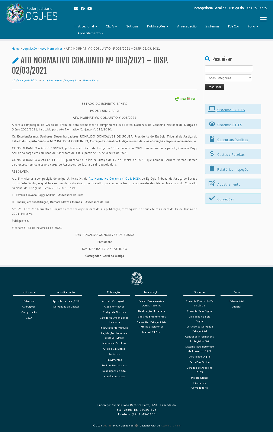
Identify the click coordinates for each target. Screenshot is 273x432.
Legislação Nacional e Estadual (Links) (114, 335)
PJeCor (233, 26)
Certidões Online (199, 362)
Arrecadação (187, 26)
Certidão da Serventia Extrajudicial (199, 329)
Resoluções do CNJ (114, 371)
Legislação (30, 48)
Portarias (114, 354)
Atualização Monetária (151, 311)
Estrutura (29, 301)
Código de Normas (114, 312)
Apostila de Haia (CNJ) (66, 301)
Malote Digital (199, 377)
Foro (252, 26)
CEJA (110, 26)
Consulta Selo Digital (199, 311)
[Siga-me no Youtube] (90, 8)
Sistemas (212, 26)
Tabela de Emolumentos (151, 316)
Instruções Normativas (114, 327)
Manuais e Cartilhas (114, 343)
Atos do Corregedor (114, 301)
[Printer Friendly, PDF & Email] (185, 98)
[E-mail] (77, 8)
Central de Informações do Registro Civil (199, 339)
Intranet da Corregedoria (199, 385)
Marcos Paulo (90, 80)
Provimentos (114, 360)
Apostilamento (89, 32)
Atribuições (29, 306)
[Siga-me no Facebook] (84, 8)
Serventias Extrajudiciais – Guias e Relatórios (151, 324)
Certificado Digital (199, 356)
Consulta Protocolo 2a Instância (199, 303)
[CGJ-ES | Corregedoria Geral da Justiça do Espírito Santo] (31, 13)
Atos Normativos (51, 48)
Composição (29, 312)
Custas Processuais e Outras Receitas (151, 303)
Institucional (84, 26)
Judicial (236, 306)
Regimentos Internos (114, 365)
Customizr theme (170, 425)
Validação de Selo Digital (200, 319)
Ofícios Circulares (114, 348)
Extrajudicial (236, 301)
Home (16, 48)
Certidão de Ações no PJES (199, 370)
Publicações (156, 26)
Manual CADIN (151, 332)
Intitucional (29, 292)
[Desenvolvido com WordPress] (136, 424)
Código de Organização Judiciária (114, 320)
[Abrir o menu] (263, 19)
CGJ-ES (107, 425)
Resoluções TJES (114, 376)
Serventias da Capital (66, 306)
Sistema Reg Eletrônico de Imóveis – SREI (199, 349)
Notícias (131, 26)
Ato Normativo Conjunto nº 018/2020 (114, 178)
